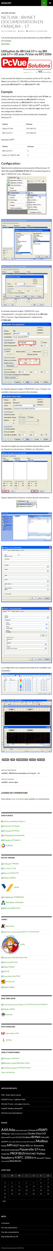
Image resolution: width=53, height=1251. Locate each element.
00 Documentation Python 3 (14, 821)
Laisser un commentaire (37, 31)
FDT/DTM (19, 1137)
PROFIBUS (17, 1153)
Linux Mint (15, 976)
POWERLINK (18, 897)
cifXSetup (5, 1133)
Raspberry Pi (9, 1157)
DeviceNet (24, 1134)
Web (11, 1161)
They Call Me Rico (8, 1072)
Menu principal (50, 3)
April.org (13, 962)
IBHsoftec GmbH (23, 1063)
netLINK (12, 13)
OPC (32, 1146)
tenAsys (9, 1040)
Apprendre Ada (21, 957)
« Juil (4, 1201)
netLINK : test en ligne (9, 780)
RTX (34, 1157)
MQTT (16, 1145)
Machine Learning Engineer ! (12, 1113)
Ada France (9, 926)
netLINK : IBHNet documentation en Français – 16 (20, 771)
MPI (13, 759)
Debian (12, 967)
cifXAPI (41, 1130)
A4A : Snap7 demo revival (11, 1095)
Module (4, 1146)
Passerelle (39, 1145)
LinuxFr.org (9, 981)
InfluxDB (45, 1137)
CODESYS (13, 1134)
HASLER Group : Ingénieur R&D (13, 1099)
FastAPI (12, 1137)
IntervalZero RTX (12, 1033)
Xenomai (8, 1014)
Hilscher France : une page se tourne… (15, 1104)
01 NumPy (15, 826)
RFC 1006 (41, 759)
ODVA (16, 887)
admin (22, 31)
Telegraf (48, 1158)
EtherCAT (15, 873)
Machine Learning (20, 1142)
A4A (4, 1129)
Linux (10, 1142)
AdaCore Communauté (30, 932)
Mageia (12, 987)
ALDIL (22, 944)
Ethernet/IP (5, 1137)
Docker (31, 1133)
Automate (19, 1130)
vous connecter (17, 799)
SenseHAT (40, 1158)
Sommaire (5, 43)
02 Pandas (15, 831)
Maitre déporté (30, 1142)
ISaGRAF (4, 1142)
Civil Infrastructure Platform (36, 1004)
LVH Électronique (24, 1068)
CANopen (15, 863)
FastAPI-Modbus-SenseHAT (12, 1108)
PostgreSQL (5, 1154)
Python (41, 1153)
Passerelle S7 (22, 759)
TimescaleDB (5, 1161)
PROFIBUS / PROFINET (14, 902)
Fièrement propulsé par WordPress (12, 1248)
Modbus (12, 878)
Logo (13, 1142)
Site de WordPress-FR (9, 1236)
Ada (12, 1129)
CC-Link (12, 868)
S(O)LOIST (6, 3)
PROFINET (30, 1153)
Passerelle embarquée (10, 1150)
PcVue (32, 759)
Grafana (27, 1137)
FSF (7, 971)
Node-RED (25, 1145)
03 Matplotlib (19, 835)
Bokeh (25, 1130)
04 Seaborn (16, 840)
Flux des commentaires (10, 1232)
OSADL (12, 1009)
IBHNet (5, 759)
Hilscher (4, 13)
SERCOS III (15, 908)
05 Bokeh (9, 845)
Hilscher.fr (15, 1058)
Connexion (5, 1223)
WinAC (17, 1161)
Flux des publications (9, 1227)
